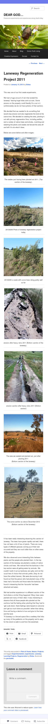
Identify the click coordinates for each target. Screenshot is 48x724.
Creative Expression (11, 56)
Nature (34, 651)
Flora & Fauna (26, 651)
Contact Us (35, 56)
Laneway (38, 654)
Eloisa (28, 84)
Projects (41, 651)
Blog (21, 51)
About (14, 51)
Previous (33, 63)
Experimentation (18, 654)
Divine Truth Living (33, 51)
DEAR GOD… (13, 14)
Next (41, 63)
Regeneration (22, 656)
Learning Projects (10, 656)
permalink (10, 658)
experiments (29, 654)
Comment (33, 697)
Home (6, 51)
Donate (24, 56)
